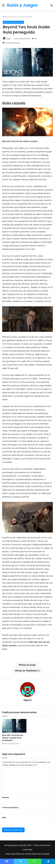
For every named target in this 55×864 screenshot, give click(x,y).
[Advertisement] (27, 39)
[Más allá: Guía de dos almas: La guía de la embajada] (14, 726)
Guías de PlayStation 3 (28, 670)
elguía (27, 700)
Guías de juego (28, 664)
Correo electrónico (10, 807)
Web (4, 817)
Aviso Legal (11, 854)
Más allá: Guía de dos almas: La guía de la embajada (12, 738)
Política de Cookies (24, 854)
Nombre (5, 797)
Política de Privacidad (40, 854)
